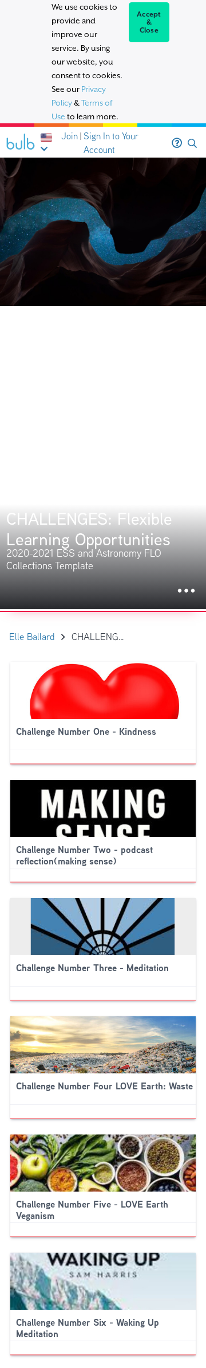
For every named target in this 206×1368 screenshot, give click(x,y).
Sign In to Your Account (111, 143)
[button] (192, 143)
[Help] (177, 143)
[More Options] (186, 591)
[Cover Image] (103, 383)
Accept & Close (149, 22)
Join (69, 136)
